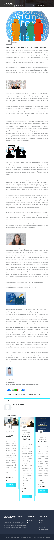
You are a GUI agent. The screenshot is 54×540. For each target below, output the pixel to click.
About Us (17, 5)
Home (14, 5)
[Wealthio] (8, 3)
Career (44, 5)
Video (42, 522)
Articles (30, 394)
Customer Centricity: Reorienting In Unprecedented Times (26, 47)
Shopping (43, 527)
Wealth (13, 480)
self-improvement (26, 485)
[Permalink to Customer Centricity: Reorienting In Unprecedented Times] (27, 40)
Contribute (31, 525)
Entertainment (44, 529)
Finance (39, 486)
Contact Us (15, 11)
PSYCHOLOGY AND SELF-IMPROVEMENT (26, 438)
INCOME (41, 480)
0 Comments (11, 431)
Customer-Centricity (20, 394)
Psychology (26, 484)
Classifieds (40, 5)
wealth (11, 477)
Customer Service (12, 394)
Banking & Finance (36, 394)
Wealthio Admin (21, 43)
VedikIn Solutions (36, 537)
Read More (10, 484)
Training (43, 525)
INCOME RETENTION (42, 482)
